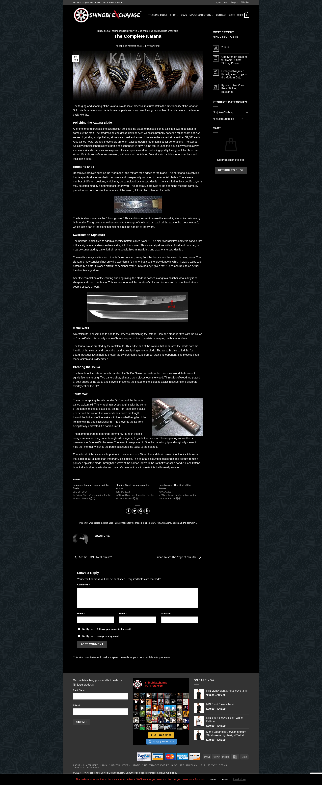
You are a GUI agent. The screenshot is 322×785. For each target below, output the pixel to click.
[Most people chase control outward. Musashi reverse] (142, 695)
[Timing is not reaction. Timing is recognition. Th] (179, 695)
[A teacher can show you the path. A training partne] (155, 695)
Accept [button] (213, 779)
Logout (234, 2)
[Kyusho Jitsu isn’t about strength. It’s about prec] (186, 702)
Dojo (184, 15)
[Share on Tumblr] (147, 511)
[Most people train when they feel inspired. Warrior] (149, 702)
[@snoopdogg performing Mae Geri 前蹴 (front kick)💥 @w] (167, 720)
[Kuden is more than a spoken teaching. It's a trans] (136, 708)
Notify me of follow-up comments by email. (106, 629)
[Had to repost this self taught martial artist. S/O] (155, 714)
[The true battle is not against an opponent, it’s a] (142, 714)
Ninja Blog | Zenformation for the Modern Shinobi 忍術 (128, 31)
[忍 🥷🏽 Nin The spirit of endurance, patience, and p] (186, 708)
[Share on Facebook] (128, 511)
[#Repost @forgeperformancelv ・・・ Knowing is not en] (167, 714)
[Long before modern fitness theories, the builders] (149, 708)
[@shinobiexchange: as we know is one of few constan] (161, 727)
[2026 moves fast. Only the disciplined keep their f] (155, 708)
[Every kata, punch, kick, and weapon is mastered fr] (173, 714)
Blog (174, 765)
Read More (239, 779)
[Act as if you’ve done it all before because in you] (161, 714)
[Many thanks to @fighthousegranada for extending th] (142, 727)
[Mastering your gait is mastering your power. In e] (179, 708)
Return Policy (188, 765)
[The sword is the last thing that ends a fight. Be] (149, 695)
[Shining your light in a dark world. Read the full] (173, 727)
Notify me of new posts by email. (101, 636)
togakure (153, 46)
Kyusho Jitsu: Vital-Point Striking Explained (232, 88)
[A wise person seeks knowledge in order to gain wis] (136, 727)
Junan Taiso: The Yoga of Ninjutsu (176, 557)
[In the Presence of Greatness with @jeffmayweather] (179, 720)
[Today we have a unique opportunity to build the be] (186, 714)
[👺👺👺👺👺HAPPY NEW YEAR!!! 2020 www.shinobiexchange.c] (142, 720)
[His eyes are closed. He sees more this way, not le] (173, 695)
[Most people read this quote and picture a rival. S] (161, 695)
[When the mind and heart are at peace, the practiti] (161, 702)
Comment (83, 584)
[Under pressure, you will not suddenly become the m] (136, 695)
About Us (78, 765)
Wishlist (245, 2)
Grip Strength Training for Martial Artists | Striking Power (234, 60)
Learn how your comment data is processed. (146, 657)
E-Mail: (77, 705)
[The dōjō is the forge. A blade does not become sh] (173, 702)
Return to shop (231, 170)
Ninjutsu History (200, 15)
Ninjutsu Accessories (155, 765)
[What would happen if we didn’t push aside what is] (186, 727)
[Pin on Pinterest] (141, 511)
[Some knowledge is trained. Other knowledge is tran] (142, 708)
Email (123, 613)
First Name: (79, 690)
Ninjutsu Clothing (223, 112)
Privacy (212, 765)
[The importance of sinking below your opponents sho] (173, 720)
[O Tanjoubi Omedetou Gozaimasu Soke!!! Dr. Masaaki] (149, 714)
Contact (221, 15)
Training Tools (158, 15)
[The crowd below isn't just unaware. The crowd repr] (167, 695)
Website (166, 613)
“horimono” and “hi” (122, 173)
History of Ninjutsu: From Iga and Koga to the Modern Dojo (234, 74)
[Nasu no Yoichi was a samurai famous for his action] (155, 720)
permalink (191, 523)
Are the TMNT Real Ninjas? (95, 557)
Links (103, 765)
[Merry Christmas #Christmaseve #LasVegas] (173, 708)
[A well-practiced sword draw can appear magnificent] (167, 727)
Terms (223, 765)
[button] (239, 15)
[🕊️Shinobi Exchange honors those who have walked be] (136, 714)
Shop (173, 15)
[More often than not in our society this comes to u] (155, 727)
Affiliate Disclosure (86, 768)
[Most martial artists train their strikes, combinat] (136, 702)
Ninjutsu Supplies (223, 118)
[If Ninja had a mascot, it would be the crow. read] (179, 727)
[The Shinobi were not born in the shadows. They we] (167, 702)
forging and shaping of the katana (98, 106)
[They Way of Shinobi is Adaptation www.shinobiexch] (179, 714)
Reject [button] (225, 779)
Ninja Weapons (169, 31)
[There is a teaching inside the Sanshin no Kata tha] (142, 702)
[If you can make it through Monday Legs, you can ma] (161, 720)
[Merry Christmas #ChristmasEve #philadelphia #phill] (167, 708)
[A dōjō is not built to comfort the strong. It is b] (179, 702)
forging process (93, 128)
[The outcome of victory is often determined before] (149, 727)
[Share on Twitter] (135, 511)
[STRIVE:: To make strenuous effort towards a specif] (136, 720)
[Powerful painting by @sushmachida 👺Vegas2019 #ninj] (149, 720)
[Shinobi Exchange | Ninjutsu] (108, 15)
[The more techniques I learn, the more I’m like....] (186, 720)
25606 (225, 47)
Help (202, 765)
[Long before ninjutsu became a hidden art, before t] (161, 708)
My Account (221, 2)
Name (81, 613)
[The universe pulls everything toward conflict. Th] (186, 695)
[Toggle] (247, 112)
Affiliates (92, 765)
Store (136, 765)
